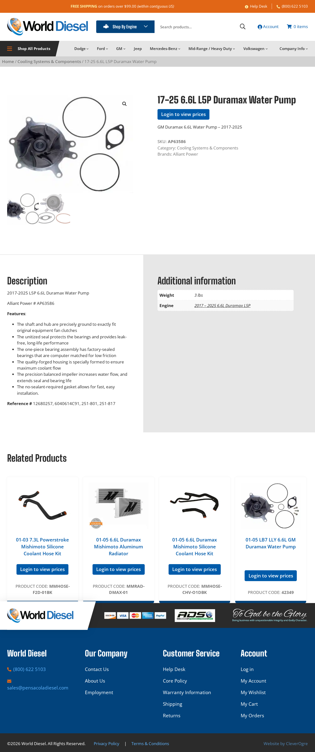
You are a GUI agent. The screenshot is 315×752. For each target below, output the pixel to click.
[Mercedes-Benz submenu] (179, 49)
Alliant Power (185, 154)
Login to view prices (183, 114)
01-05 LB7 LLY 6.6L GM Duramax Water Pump (271, 543)
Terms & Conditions (150, 743)
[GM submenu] (124, 49)
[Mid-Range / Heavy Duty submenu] (234, 49)
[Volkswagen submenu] (267, 49)
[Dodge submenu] (87, 49)
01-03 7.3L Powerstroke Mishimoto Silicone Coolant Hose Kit (42, 547)
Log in (247, 669)
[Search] (242, 26)
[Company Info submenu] (307, 49)
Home (8, 61)
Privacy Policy (106, 743)
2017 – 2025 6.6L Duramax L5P (222, 305)
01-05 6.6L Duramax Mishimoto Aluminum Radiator (118, 547)
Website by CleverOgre (286, 743)
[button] (124, 103)
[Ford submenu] (107, 49)
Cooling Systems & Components (49, 61)
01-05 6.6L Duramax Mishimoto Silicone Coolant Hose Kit (194, 547)
